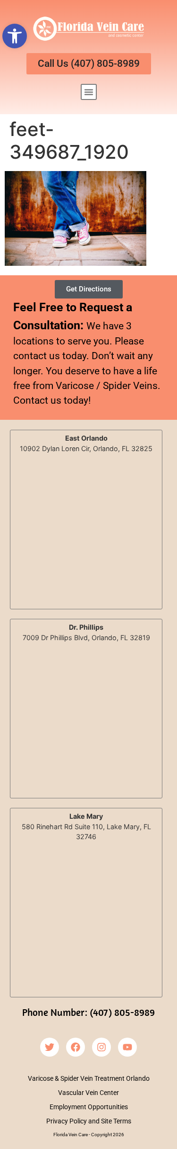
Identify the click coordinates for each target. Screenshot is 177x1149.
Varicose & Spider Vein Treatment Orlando (89, 1078)
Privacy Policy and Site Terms (88, 1121)
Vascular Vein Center (88, 1092)
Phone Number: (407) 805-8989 (88, 1012)
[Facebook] (75, 1047)
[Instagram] (101, 1047)
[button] (14, 36)
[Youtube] (127, 1047)
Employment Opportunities (89, 1107)
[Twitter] (49, 1047)
